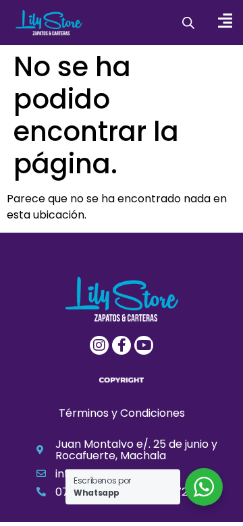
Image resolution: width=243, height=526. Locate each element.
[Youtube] (143, 345)
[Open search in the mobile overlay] (188, 23)
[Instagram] (99, 345)
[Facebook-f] (121, 345)
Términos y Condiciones (122, 413)
